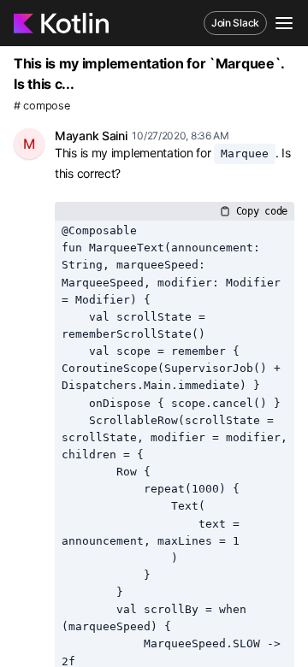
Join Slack (235, 22)
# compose (41, 105)
